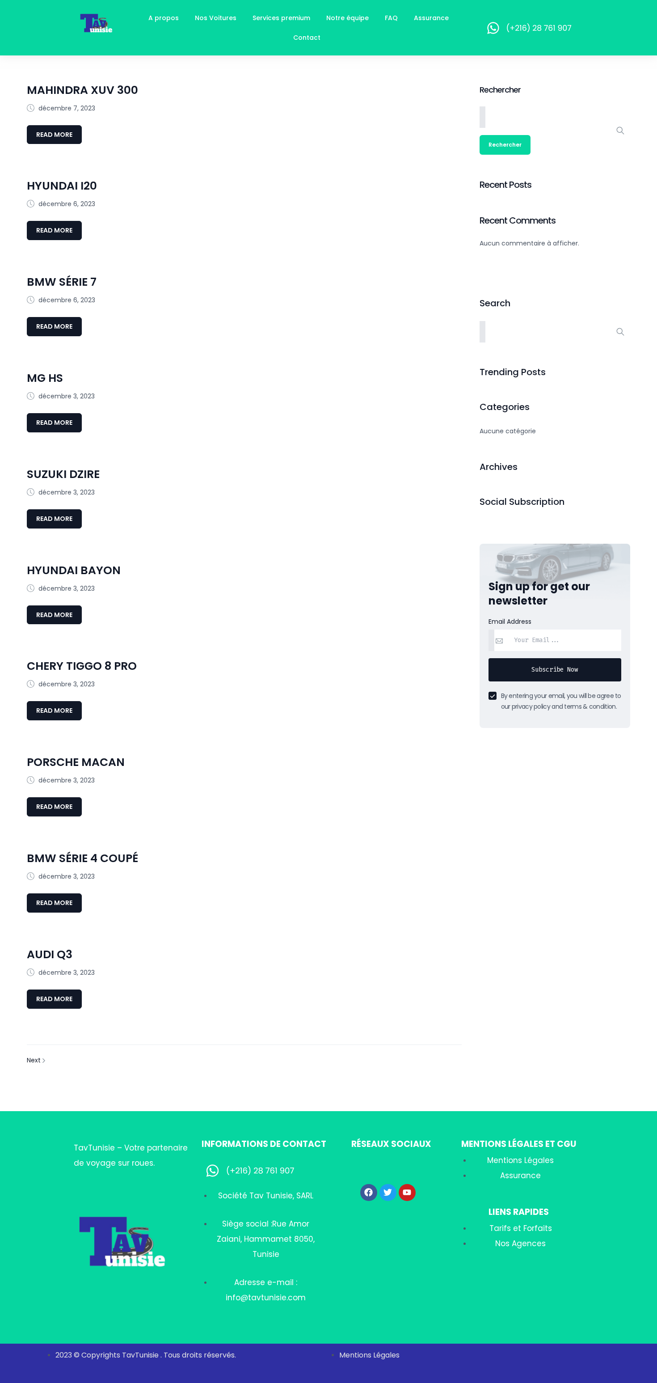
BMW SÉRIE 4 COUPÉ (82, 858)
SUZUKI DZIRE (63, 474)
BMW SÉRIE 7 (62, 282)
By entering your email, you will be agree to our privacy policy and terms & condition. (561, 701)
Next (34, 1060)
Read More (54, 134)
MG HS (45, 378)
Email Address (510, 621)
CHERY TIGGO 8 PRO (82, 666)
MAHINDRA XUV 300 (82, 90)
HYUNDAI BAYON (74, 570)
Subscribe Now (554, 669)
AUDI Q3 (49, 954)
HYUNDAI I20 (62, 186)
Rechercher (500, 89)
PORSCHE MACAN (76, 762)
